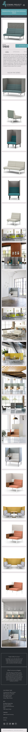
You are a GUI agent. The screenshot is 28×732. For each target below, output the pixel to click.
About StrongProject (7, 704)
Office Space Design (7, 709)
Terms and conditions (18, 730)
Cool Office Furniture (7, 696)
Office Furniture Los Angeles (8, 693)
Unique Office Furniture (7, 698)
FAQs (4, 707)
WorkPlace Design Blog (8, 703)
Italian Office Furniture (7, 695)
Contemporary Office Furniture (9, 692)
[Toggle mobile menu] (23, 5)
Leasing (4, 719)
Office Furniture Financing (8, 714)
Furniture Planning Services (8, 706)
